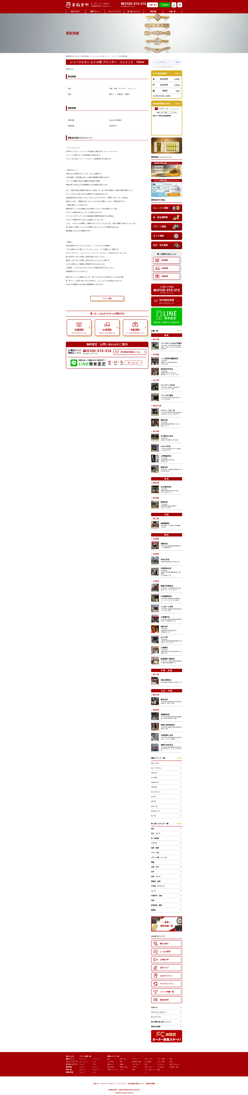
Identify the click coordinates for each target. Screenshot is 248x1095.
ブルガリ (154, 787)
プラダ (153, 801)
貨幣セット (110, 1064)
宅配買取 (164, 276)
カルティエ (155, 782)
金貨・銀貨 (155, 848)
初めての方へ (75, 11)
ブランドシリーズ (114, 11)
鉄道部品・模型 (156, 905)
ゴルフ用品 (110, 1061)
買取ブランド (95, 11)
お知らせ (154, 1007)
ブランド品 (155, 852)
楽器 (121, 1061)
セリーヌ (154, 806)
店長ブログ (164, 968)
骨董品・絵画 (155, 881)
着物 (152, 862)
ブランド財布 (161, 1061)
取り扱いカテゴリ (134, 11)
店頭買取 (164, 260)
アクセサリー (161, 1064)
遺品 (171, 1059)
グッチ (153, 796)
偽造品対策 (164, 1000)
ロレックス (155, 763)
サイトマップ (155, 1017)
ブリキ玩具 (160, 1067)
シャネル (154, 777)
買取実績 (153, 11)
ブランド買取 (107, 298)
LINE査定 (164, 5)
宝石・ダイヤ (155, 833)
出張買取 (164, 268)
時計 (152, 828)
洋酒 (152, 900)
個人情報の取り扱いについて (161, 1022)
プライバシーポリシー (159, 1012)
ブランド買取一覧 (85, 1056)
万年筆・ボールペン (158, 886)
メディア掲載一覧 (167, 992)
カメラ (153, 891)
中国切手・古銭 (156, 895)
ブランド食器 (161, 1059)
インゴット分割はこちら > (166, 140)
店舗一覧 (152, 5)
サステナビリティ (167, 984)
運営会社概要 (155, 1026)
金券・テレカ (155, 876)
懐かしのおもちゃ (175, 1064)
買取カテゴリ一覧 (113, 1056)
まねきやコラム (166, 976)
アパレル (134, 1059)
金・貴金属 (155, 838)
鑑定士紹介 (164, 944)
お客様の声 (164, 960)
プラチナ (154, 843)
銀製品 (153, 910)
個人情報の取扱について (136, 1083)
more (179, 331)
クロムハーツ (155, 811)
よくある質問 (165, 952)
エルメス (154, 773)
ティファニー (155, 792)
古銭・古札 (155, 867)
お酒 (171, 1061)
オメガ (153, 816)
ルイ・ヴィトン (156, 768)
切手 (152, 872)
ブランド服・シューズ (159, 857)
